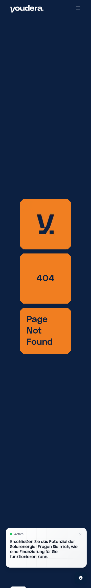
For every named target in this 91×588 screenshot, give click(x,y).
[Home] (27, 9)
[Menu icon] (78, 8)
